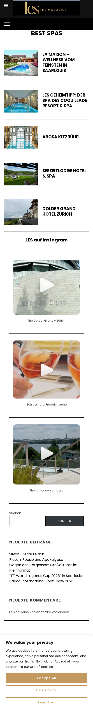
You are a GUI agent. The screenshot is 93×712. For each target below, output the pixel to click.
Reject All (46, 702)
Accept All (46, 678)
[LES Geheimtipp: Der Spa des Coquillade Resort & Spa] (21, 101)
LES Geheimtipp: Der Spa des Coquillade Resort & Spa (64, 100)
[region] (46, 673)
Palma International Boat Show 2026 (41, 581)
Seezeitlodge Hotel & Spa (64, 173)
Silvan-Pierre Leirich (26, 554)
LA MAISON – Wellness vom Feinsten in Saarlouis (58, 62)
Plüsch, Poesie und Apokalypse (36, 559)
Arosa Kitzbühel (61, 137)
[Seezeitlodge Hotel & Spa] (21, 174)
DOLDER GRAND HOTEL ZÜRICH (59, 211)
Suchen (15, 513)
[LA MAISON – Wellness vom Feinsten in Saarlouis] (21, 63)
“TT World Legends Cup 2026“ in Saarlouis (45, 575)
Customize (46, 690)
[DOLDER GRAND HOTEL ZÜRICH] (21, 212)
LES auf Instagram (47, 240)
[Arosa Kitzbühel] (21, 137)
